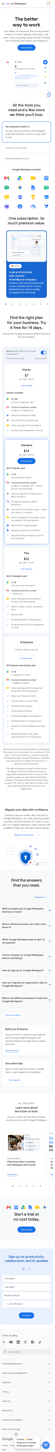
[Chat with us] (46, 1445)
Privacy (5, 1445)
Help (4, 1450)
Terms (12, 1445)
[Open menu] (3, 4)
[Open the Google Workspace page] (16, 3)
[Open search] (49, 3)
